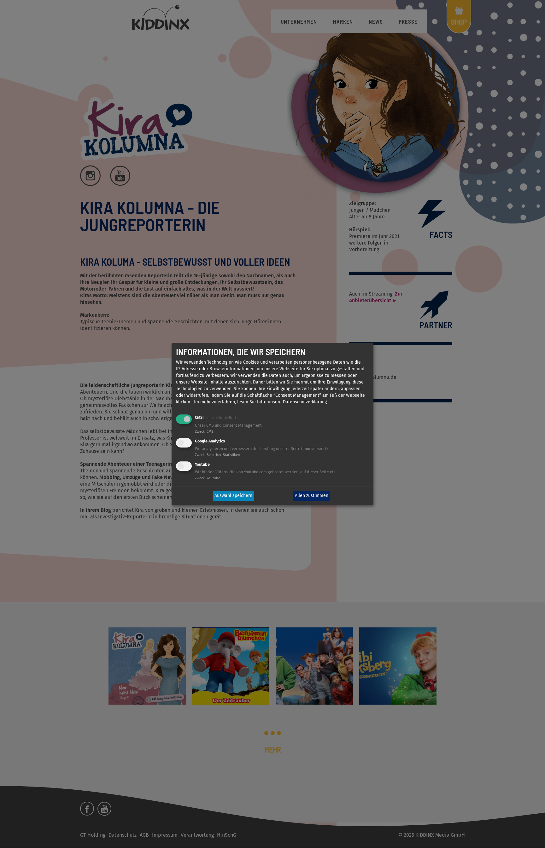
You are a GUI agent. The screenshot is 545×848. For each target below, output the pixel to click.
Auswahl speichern (233, 496)
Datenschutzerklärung (305, 402)
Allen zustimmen (311, 496)
